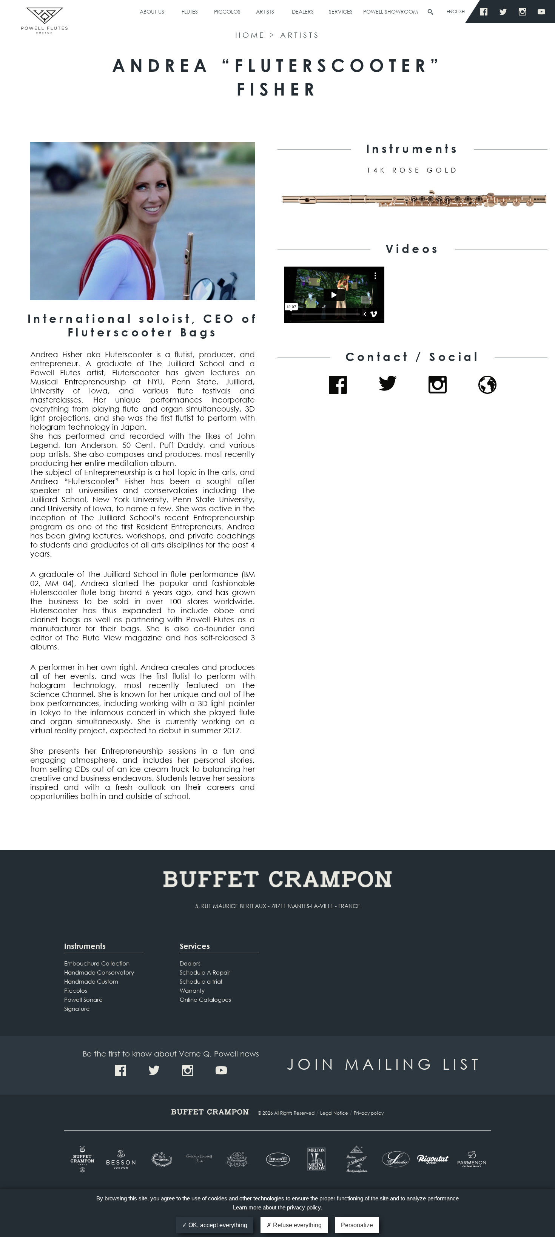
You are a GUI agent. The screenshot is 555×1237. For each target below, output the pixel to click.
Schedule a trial (201, 981)
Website (487, 385)
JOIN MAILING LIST (384, 1063)
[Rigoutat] (432, 1159)
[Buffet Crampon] (83, 1159)
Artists (265, 11)
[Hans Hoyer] (238, 1159)
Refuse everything (296, 1225)
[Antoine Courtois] (199, 1159)
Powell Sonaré (83, 999)
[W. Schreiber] (394, 1159)
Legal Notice (334, 1113)
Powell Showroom (390, 11)
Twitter (505, 12)
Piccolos (227, 11)
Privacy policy (369, 1113)
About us (152, 11)
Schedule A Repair (205, 972)
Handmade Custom (91, 981)
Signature (77, 1008)
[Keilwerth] (277, 1159)
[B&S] (161, 1159)
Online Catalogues (205, 999)
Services (341, 11)
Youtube (543, 12)
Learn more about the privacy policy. (277, 1207)
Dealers (303, 11)
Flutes (190, 11)
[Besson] (122, 1159)
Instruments (85, 946)
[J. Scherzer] (355, 1159)
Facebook (486, 12)
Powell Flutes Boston (44, 29)
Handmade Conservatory (99, 972)
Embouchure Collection (97, 963)
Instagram (524, 12)
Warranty (192, 990)
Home (250, 35)
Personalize (357, 1225)
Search (430, 12)
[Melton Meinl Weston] (316, 1159)
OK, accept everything (217, 1225)
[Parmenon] (471, 1159)
